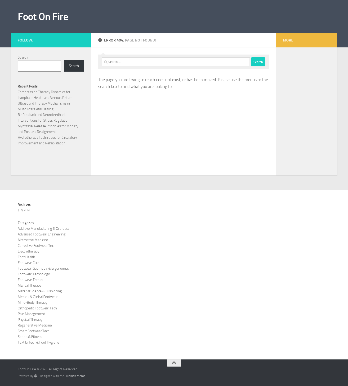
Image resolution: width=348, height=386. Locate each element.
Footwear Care (28, 263)
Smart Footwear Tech (33, 331)
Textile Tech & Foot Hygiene (38, 342)
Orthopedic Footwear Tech (37, 308)
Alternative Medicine (33, 240)
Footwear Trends (30, 280)
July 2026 (24, 210)
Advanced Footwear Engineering (42, 234)
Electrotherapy (28, 251)
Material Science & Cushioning (40, 291)
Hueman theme (75, 376)
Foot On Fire (43, 17)
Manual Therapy (29, 285)
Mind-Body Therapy (32, 302)
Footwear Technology (34, 274)
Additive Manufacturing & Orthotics (43, 228)
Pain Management (31, 314)
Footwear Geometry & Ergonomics (43, 268)
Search (23, 57)
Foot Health (26, 257)
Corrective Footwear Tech (36, 246)
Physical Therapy (30, 319)
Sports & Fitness (30, 337)
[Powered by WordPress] (35, 375)
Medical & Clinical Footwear (38, 297)
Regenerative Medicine (35, 325)
